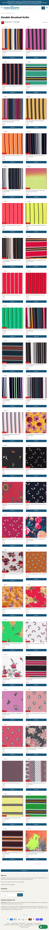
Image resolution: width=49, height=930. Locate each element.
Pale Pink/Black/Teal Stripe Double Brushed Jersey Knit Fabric (11, 260)
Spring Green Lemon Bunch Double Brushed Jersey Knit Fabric (11, 644)
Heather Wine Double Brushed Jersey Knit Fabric (11, 783)
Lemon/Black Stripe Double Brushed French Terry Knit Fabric (11, 818)
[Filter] (2, 22)
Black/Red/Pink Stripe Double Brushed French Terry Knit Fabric (35, 679)
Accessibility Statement (29, 924)
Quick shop (12, 57)
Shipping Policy (14, 923)
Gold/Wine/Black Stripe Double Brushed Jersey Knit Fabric (12, 51)
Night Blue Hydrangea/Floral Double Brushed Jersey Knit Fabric (35, 539)
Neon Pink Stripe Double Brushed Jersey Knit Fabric (11, 226)
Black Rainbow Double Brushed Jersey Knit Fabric (35, 470)
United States (24, 914)
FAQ (22, 924)
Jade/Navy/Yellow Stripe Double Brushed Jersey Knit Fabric (36, 86)
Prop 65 (37, 924)
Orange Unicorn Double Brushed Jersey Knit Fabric (11, 609)
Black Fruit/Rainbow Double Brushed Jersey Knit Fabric (12, 470)
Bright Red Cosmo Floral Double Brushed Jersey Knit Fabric (12, 505)
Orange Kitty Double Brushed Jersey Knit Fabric (36, 573)
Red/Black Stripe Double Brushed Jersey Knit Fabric (35, 295)
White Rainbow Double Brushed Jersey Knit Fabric (35, 644)
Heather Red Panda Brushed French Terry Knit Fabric (12, 748)
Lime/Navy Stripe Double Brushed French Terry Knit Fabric (36, 818)
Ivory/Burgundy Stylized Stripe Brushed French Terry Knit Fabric (36, 783)
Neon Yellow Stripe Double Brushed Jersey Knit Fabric (36, 226)
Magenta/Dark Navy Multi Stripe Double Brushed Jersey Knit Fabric (10, 121)
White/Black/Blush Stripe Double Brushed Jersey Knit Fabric (35, 365)
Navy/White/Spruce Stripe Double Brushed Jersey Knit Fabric (11, 191)
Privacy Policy (29, 923)
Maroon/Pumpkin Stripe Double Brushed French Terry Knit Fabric (12, 853)
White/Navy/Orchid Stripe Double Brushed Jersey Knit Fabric (11, 435)
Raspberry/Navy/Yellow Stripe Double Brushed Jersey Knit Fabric (36, 260)
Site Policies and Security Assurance (11, 924)
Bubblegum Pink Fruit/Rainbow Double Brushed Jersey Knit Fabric (12, 714)
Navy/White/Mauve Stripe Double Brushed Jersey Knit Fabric (35, 156)
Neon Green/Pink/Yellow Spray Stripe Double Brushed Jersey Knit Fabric (35, 191)
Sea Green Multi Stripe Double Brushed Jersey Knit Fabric (12, 330)
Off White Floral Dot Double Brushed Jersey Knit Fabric (12, 574)
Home (2, 13)
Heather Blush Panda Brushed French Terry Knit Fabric (36, 714)
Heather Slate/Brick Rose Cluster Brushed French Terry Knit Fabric (35, 748)
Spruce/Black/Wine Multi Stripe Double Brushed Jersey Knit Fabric (36, 330)
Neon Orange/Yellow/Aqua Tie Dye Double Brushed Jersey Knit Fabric (35, 853)
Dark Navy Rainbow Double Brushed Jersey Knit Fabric (36, 505)
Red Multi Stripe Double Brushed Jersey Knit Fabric (11, 295)
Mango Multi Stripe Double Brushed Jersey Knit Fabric (12, 156)
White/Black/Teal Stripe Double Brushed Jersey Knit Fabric (36, 400)
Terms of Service (37, 923)
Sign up (20, 895)
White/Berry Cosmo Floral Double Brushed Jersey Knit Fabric (11, 679)
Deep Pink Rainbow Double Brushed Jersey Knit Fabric (12, 539)
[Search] (43, 8)
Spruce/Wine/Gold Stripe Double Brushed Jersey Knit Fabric (12, 365)
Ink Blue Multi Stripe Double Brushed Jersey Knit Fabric (12, 86)
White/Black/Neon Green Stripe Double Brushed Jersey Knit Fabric (12, 400)
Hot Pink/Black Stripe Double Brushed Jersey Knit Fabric (35, 51)
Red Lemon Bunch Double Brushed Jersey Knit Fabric (36, 609)
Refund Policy (22, 923)
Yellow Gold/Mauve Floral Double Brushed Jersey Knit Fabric (35, 435)
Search (8, 923)
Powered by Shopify (24, 927)
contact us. (12, 884)
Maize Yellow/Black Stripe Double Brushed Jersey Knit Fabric (35, 121)
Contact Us (42, 924)
